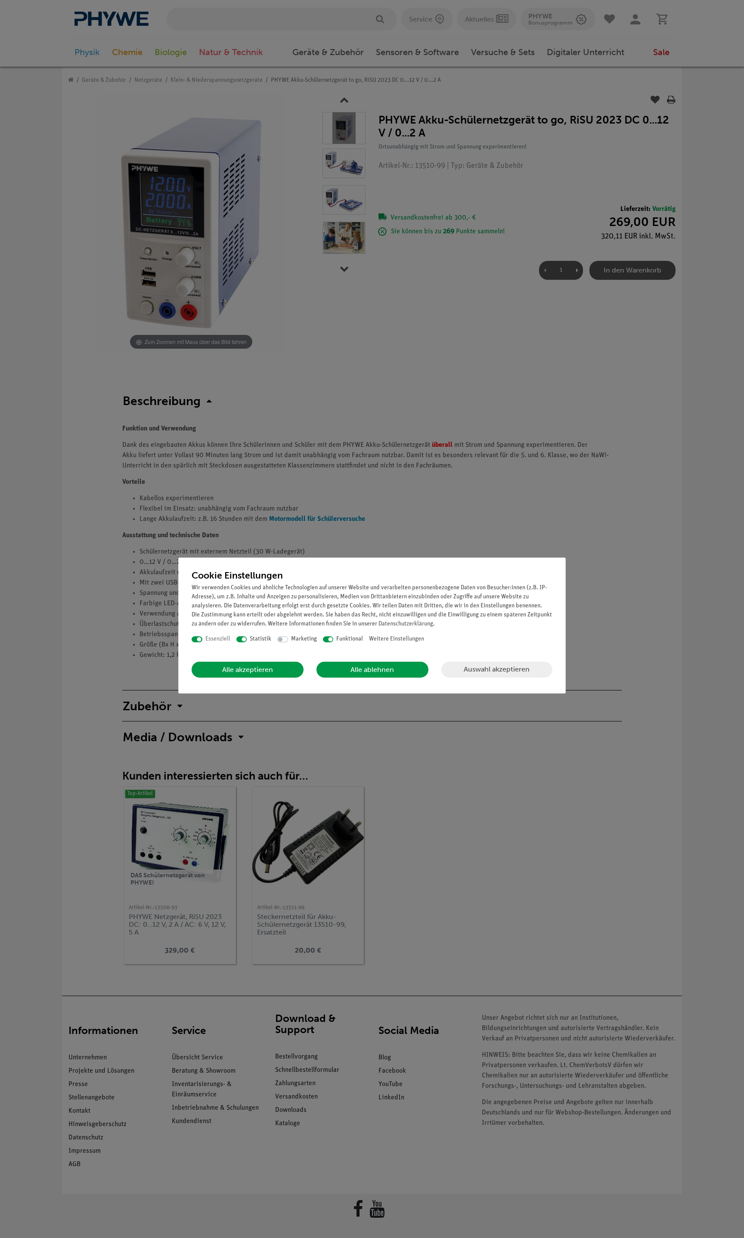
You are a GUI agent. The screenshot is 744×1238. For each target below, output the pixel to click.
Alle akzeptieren (247, 669)
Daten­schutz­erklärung (405, 624)
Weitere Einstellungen (396, 639)
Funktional (349, 639)
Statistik (260, 639)
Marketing (304, 639)
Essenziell (217, 639)
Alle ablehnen (372, 669)
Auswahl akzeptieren (497, 669)
